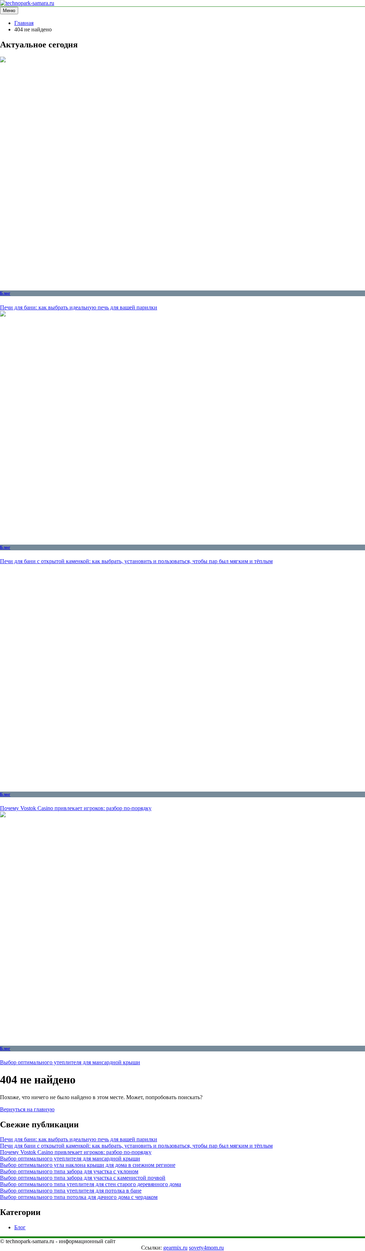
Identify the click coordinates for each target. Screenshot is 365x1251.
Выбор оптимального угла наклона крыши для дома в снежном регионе (87, 1165)
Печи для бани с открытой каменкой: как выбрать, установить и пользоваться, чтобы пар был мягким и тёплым (136, 561)
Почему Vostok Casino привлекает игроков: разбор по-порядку (75, 808)
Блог (5, 293)
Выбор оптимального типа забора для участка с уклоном (69, 1171)
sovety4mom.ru (206, 1248)
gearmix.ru (175, 1248)
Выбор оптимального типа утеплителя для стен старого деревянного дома (90, 1184)
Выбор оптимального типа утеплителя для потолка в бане (71, 1191)
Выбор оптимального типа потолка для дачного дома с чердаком (79, 1197)
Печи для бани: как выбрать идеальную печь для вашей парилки (78, 307)
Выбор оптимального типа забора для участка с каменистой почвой (82, 1178)
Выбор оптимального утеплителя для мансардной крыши (70, 1062)
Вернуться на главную (27, 1109)
